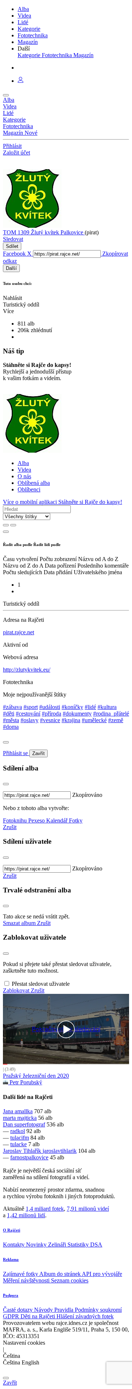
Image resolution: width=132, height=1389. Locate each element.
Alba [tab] (23, 463)
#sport (30, 707)
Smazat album (20, 923)
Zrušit (9, 827)
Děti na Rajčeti (38, 1316)
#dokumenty (77, 713)
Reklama (11, 1259)
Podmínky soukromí (98, 1310)
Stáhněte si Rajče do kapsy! (90, 502)
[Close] (6, 742)
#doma (11, 727)
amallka (24, 1111)
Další (11, 268)
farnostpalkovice (29, 1157)
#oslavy (29, 720)
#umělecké (94, 720)
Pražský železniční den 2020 (36, 1076)
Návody (44, 1310)
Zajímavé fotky (21, 1274)
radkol (17, 1131)
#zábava (12, 707)
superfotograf (29, 1124)
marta (10, 1118)
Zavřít (38, 753)
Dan (8, 1124)
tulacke (18, 1144)
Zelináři (57, 1244)
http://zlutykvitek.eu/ (26, 669)
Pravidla (64, 1310)
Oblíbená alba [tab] (34, 483)
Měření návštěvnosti (27, 1280)
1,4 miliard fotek (45, 1209)
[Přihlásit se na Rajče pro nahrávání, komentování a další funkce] (20, 81)
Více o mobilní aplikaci (30, 502)
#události (49, 707)
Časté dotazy (18, 1310)
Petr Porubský (25, 1082)
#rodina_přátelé (111, 713)
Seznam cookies (69, 1280)
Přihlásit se (16, 753)
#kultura (107, 707)
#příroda (51, 713)
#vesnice (50, 720)
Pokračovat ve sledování (66, 1029)
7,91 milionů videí (88, 1209)
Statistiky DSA (84, 1244)
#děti (8, 713)
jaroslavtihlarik (60, 1151)
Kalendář (57, 820)
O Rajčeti (11, 1230)
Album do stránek (60, 1274)
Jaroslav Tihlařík (23, 1151)
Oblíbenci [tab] (29, 489)
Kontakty (14, 1244)
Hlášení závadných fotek (85, 1316)
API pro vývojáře (102, 1274)
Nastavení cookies (24, 1343)
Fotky (75, 820)
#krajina (71, 720)
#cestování (28, 713)
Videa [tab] (24, 470)
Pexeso (37, 820)
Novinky (37, 1244)
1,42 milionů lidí (26, 1215)
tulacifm (19, 1137)
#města (11, 720)
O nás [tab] (24, 476)
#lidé (90, 707)
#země (115, 720)
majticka (27, 1118)
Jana (9, 1111)
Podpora (10, 1295)
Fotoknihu (15, 820)
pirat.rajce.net (18, 632)
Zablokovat (17, 990)
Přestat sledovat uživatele (41, 984)
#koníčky (72, 707)
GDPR (12, 1316)
